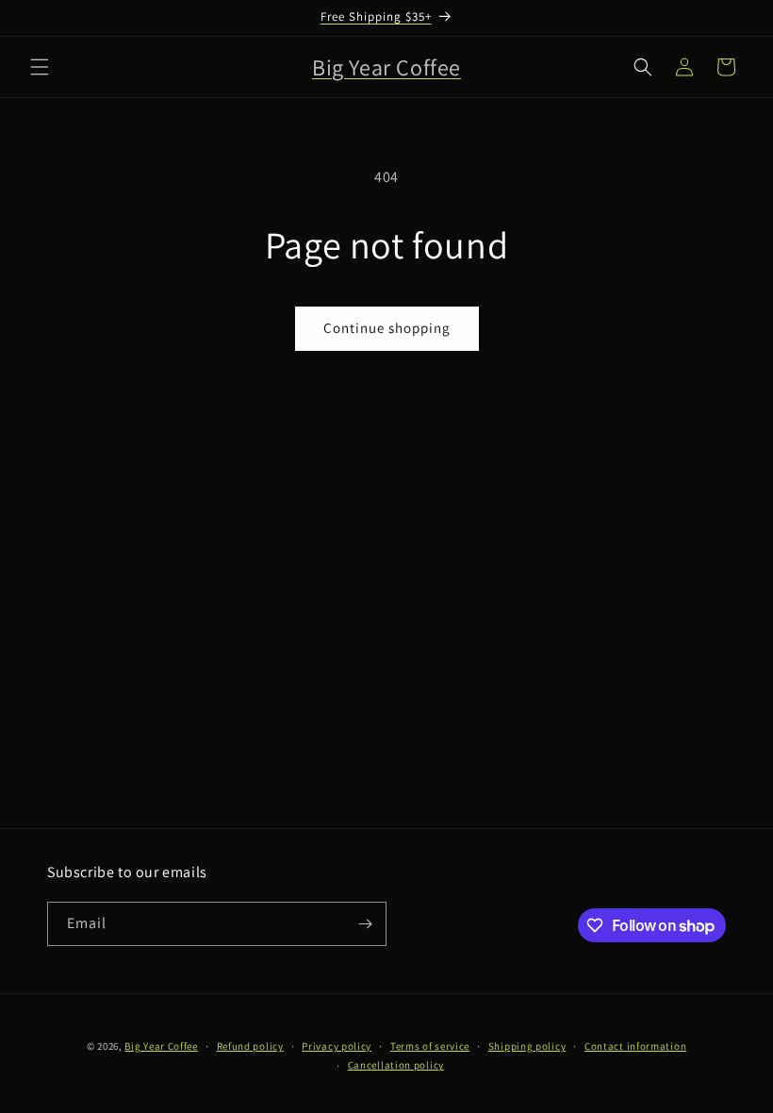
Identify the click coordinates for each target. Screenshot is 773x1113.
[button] (39, 67)
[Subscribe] (365, 924)
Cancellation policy (396, 1064)
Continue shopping (387, 328)
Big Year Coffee (161, 1046)
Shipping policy (527, 1046)
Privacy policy (336, 1046)
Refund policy (250, 1046)
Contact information (635, 1046)
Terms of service (429, 1046)
